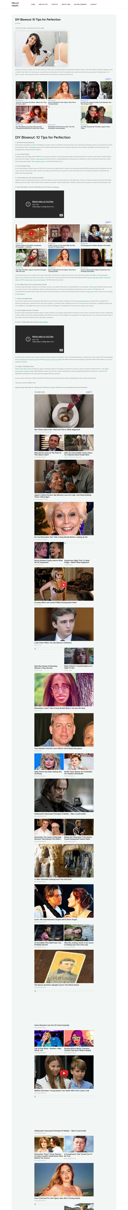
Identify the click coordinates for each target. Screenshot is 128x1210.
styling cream (39, 161)
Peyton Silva (44, 322)
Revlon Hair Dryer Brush (95, 277)
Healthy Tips (43, 4)
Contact (93, 4)
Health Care (66, 4)
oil (46, 161)
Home (33, 4)
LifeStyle (54, 4)
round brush (22, 359)
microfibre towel (34, 147)
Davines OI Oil (34, 359)
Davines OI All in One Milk (52, 359)
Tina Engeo (55, 187)
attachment (21, 294)
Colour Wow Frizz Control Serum (35, 280)
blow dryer (90, 291)
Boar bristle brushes (83, 301)
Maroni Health (15, 4)
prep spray (39, 159)
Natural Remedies (80, 4)
